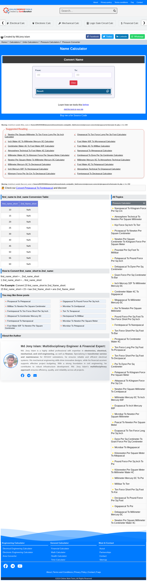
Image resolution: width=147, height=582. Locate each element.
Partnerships (105, 552)
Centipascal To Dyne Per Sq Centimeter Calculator (100, 155)
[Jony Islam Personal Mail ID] (35, 376)
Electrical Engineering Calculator (17, 548)
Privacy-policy (106, 2)
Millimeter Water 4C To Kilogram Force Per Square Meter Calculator (38, 155)
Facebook (94, 36)
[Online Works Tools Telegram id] (13, 566)
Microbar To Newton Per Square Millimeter (125, 415)
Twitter (109, 36)
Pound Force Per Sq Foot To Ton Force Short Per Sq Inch (127, 317)
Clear (73, 83)
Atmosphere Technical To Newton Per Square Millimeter (126, 217)
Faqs (98, 572)
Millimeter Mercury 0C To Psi (129, 478)
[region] (55, 234)
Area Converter (10, 556)
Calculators (15, 42)
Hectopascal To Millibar (73, 316)
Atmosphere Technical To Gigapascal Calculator (99, 169)
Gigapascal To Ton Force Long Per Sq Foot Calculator (101, 134)
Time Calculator (58, 560)
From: (38, 70)
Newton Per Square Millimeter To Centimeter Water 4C (128, 521)
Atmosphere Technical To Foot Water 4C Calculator (31, 150)
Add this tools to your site (73, 109)
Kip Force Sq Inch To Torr (127, 225)
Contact (140, 2)
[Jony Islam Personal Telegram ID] (29, 376)
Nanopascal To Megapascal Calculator (94, 150)
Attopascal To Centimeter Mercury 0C (24, 316)
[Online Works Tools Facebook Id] (5, 566)
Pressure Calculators (50, 42)
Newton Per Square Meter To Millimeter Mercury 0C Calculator (36, 160)
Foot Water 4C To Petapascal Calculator (95, 164)
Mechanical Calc (70, 23)
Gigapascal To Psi (124, 506)
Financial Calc (131, 23)
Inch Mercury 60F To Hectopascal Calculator (28, 169)
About (95, 2)
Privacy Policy (80, 572)
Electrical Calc (17, 23)
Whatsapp (138, 36)
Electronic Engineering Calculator (18, 552)
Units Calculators (30, 42)
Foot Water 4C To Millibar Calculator (93, 146)
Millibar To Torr (122, 484)
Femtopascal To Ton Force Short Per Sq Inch (27, 311)
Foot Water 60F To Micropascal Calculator (96, 141)
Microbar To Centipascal (74, 306)
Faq (132, 2)
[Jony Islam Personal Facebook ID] (23, 376)
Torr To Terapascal (71, 311)
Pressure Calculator (129, 203)
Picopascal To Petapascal (18, 301)
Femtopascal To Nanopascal (20, 321)
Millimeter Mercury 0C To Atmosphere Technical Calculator (103, 160)
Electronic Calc (43, 23)
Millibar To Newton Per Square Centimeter (26, 306)
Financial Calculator (60, 548)
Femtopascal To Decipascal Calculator (94, 173)
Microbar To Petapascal (73, 326)
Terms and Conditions (63, 572)
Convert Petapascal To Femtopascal (34, 188)
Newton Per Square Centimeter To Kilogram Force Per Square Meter (128, 241)
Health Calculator (59, 556)
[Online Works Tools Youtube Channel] (20, 566)
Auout (102, 548)
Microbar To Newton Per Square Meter (80, 321)
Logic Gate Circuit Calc (101, 23)
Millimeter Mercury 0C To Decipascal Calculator (29, 164)
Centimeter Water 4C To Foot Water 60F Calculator (31, 146)
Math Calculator (58, 552)
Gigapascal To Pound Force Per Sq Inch (81, 301)
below (86, 105)
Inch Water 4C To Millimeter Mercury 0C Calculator (31, 141)
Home (4, 42)
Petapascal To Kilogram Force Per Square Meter (128, 373)
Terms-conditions (121, 2)
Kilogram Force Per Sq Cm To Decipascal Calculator (31, 173)
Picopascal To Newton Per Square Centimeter (126, 232)
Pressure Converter (71, 42)
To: (76, 70)
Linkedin (123, 36)
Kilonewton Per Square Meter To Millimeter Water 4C (128, 471)
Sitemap (103, 560)
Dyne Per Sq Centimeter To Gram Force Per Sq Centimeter (127, 440)
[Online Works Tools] (18, 11)
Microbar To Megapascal (127, 447)
